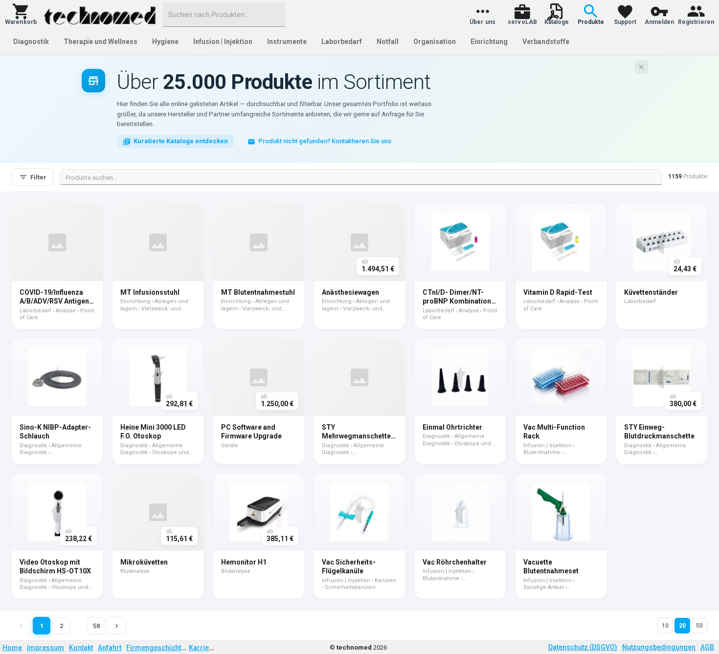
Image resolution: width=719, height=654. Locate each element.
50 (699, 625)
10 (665, 625)
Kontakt (81, 648)
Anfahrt (109, 648)
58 (96, 626)
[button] (21, 14)
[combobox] (224, 14)
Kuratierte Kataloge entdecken (181, 141)
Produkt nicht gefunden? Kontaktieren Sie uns (324, 141)
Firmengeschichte (155, 648)
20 (682, 625)
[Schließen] (641, 67)
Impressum (45, 648)
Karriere (202, 648)
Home (12, 648)
